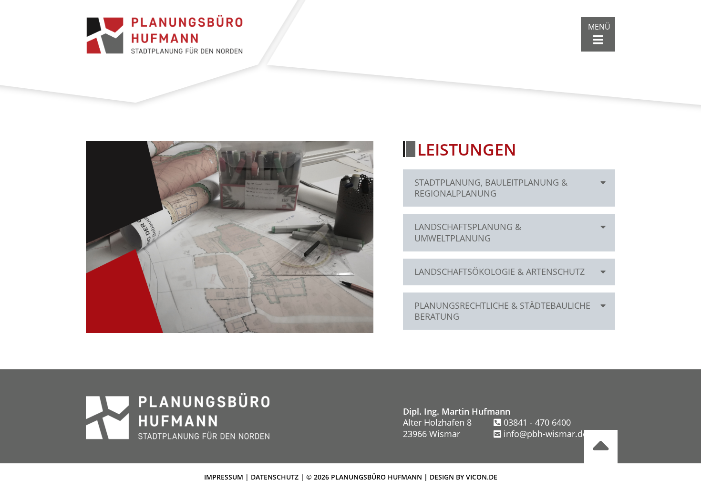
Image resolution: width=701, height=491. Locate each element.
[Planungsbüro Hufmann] (164, 33)
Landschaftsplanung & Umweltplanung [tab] (467, 232)
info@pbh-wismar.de (546, 433)
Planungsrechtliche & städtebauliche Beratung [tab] (502, 311)
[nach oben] (601, 446)
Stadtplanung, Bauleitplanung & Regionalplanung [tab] (490, 188)
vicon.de (481, 476)
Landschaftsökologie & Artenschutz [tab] (499, 271)
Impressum (223, 476)
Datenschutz (275, 476)
